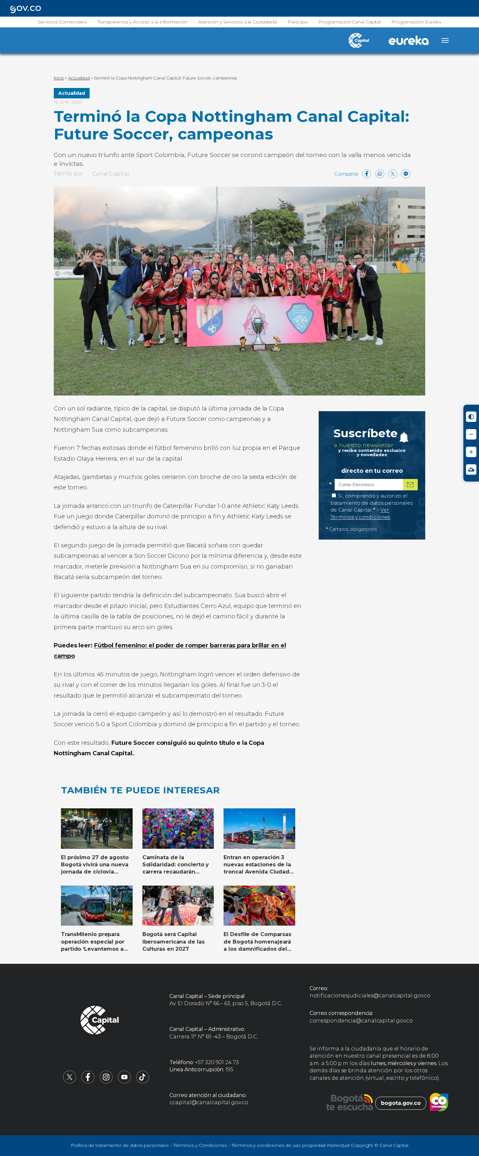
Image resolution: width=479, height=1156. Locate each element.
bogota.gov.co (401, 1103)
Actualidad (71, 93)
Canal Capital (110, 174)
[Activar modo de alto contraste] (471, 417)
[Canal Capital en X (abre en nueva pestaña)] (69, 1082)
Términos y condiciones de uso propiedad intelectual (290, 1145)
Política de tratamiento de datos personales (119, 1145)
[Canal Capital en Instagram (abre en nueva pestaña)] (106, 1082)
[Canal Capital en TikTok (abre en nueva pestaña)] (142, 1082)
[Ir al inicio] (99, 1021)
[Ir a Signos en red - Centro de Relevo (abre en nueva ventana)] (471, 469)
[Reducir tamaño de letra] (471, 434)
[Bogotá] (349, 1103)
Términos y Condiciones (200, 1145)
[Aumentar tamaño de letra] (471, 452)
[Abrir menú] (445, 40)
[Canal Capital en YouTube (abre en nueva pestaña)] (124, 1082)
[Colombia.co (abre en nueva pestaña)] (439, 1103)
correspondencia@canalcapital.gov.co (361, 1021)
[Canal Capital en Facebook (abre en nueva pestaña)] (87, 1082)
